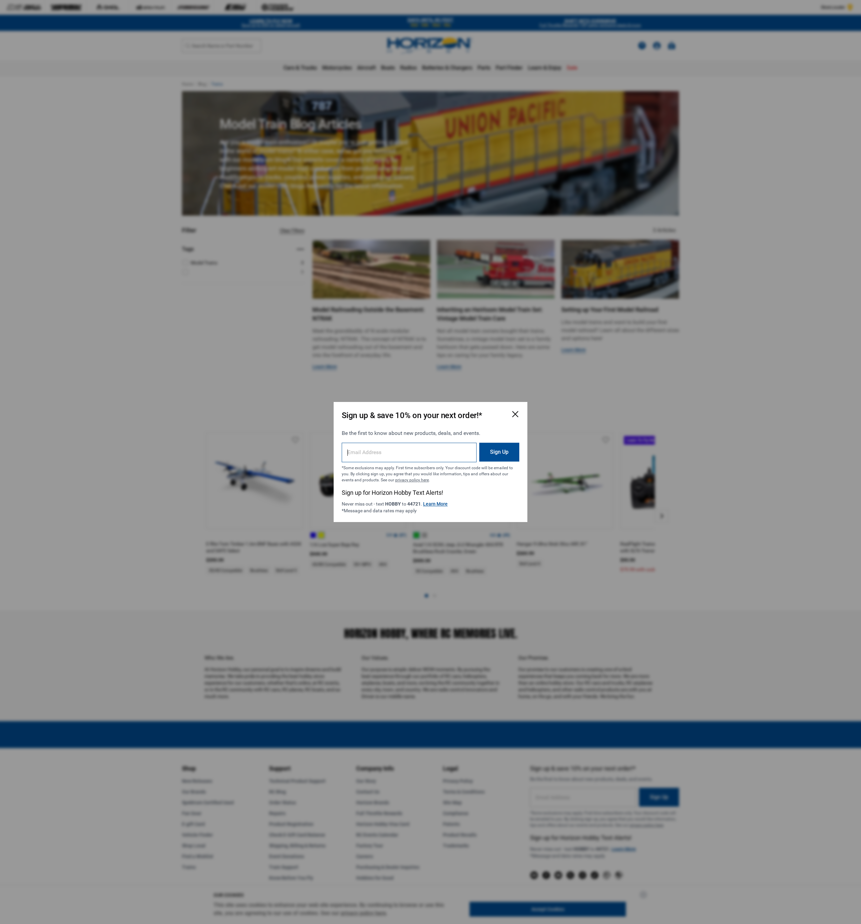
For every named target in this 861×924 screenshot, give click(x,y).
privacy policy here (412, 480)
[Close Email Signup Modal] (515, 414)
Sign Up (499, 452)
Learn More (435, 504)
